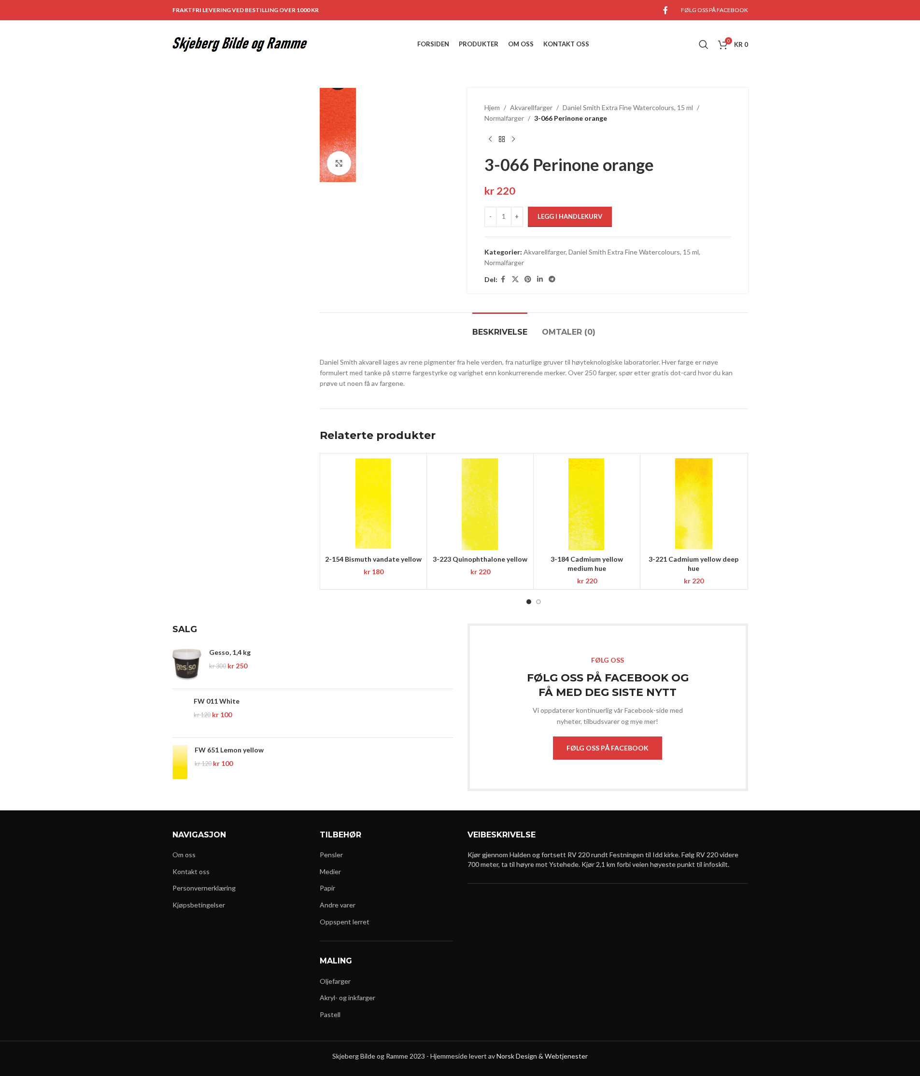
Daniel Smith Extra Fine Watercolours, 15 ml (628, 107)
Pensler (331, 854)
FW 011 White (217, 701)
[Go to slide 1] (528, 601)
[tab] (499, 327)
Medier (330, 871)
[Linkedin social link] (540, 279)
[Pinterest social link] (528, 279)
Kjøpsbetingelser (198, 905)
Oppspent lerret (344, 922)
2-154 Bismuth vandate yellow (373, 559)
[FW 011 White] (179, 713)
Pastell (330, 1014)
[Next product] (513, 139)
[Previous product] (490, 139)
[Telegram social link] (552, 279)
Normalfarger (504, 118)
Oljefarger (335, 981)
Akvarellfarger (531, 107)
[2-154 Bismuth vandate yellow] (373, 504)
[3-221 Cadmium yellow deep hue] (693, 504)
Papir (327, 888)
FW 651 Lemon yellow (229, 750)
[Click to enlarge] (339, 163)
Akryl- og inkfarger (347, 997)
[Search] (703, 44)
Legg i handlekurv (570, 216)
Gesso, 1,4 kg (230, 652)
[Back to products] (502, 139)
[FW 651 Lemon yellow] (179, 762)
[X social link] (515, 279)
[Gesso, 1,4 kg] (187, 664)
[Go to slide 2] (538, 601)
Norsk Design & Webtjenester (542, 1056)
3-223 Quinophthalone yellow (480, 559)
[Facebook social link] (665, 10)
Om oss (184, 854)
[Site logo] (240, 44)
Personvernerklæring (204, 888)
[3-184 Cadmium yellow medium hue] (586, 504)
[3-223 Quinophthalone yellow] (480, 504)
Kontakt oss (191, 871)
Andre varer (337, 905)
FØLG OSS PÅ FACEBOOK (607, 748)
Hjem (492, 107)
